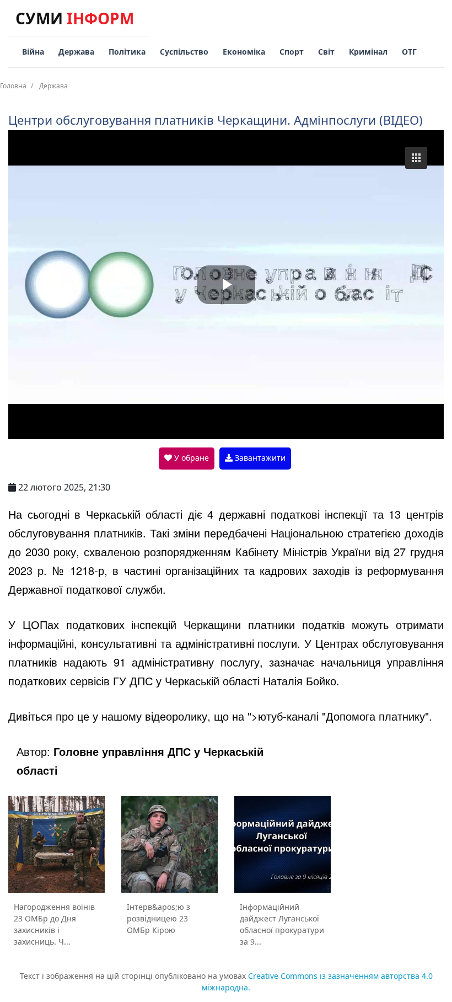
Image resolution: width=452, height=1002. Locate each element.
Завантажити (259, 457)
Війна (33, 51)
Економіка (244, 51)
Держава (76, 51)
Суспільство (184, 51)
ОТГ (409, 51)
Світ (326, 51)
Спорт (291, 51)
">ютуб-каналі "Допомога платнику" (338, 716)
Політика (127, 51)
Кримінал (368, 51)
